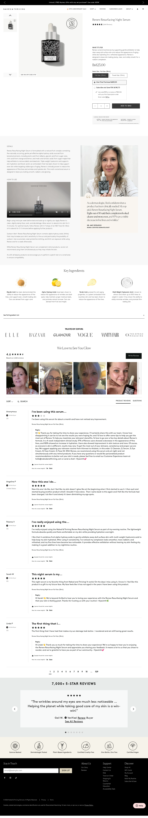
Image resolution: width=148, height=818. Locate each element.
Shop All (127, 767)
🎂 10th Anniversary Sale (76, 9)
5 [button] (66, 672)
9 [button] (82, 672)
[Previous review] (15, 709)
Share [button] (50, 468)
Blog (126, 776)
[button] (95, 9)
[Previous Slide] (4, 2)
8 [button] (78, 672)
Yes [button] (47, 468)
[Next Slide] (143, 2)
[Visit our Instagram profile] (10, 778)
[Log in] (137, 9)
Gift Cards (128, 770)
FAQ (104, 773)
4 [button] (62, 672)
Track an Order (108, 776)
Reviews (103, 9)
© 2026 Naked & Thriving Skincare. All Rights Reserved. (20, 800)
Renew (81, 718)
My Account (129, 773)
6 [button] (70, 672)
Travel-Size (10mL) (118, 75)
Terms (52, 800)
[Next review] (133, 709)
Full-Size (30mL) (100, 75)
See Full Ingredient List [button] (11, 315)
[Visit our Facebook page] (4, 778)
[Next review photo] (139, 378)
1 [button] (50, 672)
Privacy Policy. (89, 805)
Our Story (84, 767)
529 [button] (96, 672)
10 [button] (86, 672)
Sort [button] (8, 402)
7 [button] (74, 672)
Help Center (107, 767)
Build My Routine (130, 778)
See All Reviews (74, 721)
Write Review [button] (133, 356)
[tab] (123, 402)
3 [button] (58, 672)
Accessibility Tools (109, 789)
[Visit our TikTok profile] (16, 777)
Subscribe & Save (115, 9)
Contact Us (107, 770)
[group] (74, 443)
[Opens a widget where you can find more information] (139, 806)
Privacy (43, 800)
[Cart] (143, 9)
